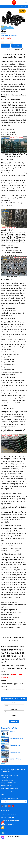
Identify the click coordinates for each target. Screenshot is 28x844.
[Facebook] (2, 806)
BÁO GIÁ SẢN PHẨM (19, 49)
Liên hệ (6, 46)
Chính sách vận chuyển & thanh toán (11, 820)
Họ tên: (14, 703)
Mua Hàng (17, 46)
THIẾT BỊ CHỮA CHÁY (15, 759)
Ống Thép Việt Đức (15, 752)
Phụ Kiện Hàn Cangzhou (16, 738)
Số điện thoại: (14, 709)
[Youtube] (13, 806)
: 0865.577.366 (6, 785)
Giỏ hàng (24, 6)
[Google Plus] (9, 806)
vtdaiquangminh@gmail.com (10, 788)
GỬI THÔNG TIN (14, 721)
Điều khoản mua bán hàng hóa (9, 814)
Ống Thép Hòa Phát (15, 745)
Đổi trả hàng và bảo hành (8, 817)
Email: (14, 715)
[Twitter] (6, 806)
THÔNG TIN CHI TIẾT (7, 49)
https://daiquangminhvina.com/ (11, 791)
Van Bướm (12, 731)
